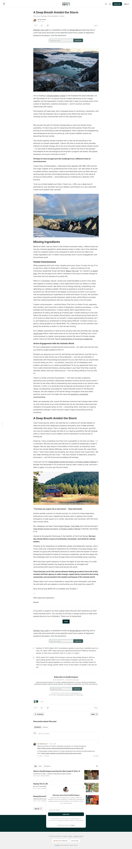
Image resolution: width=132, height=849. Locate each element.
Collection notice (78, 836)
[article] (66, 774)
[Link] (30, 241)
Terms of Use (74, 818)
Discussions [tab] (47, 766)
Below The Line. (72, 271)
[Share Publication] (110, 4)
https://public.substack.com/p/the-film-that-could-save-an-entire (61, 753)
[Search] (106, 4)
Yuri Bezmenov (42, 744)
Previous (40, 714)
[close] (83, 787)
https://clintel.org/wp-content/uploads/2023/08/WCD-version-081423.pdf (60, 748)
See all (37, 809)
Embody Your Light (41, 30)
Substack (57, 845)
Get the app (74, 841)
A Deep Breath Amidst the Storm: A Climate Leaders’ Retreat (72, 462)
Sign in (126, 4)
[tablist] (41, 727)
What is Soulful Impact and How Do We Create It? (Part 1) (56, 771)
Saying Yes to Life (40, 784)
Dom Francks (64, 526)
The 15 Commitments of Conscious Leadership (74, 339)
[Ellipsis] (97, 743)
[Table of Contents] (2, 424)
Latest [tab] (40, 766)
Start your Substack (61, 841)
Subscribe (117, 4)
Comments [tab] (37, 727)
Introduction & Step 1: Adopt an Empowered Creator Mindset (52, 774)
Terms (70, 836)
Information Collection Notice (65, 820)
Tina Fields (75, 526)
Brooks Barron (42, 19)
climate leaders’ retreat (56, 96)
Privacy (65, 836)
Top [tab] (35, 766)
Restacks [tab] (45, 727)
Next (93, 714)
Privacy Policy (79, 820)
